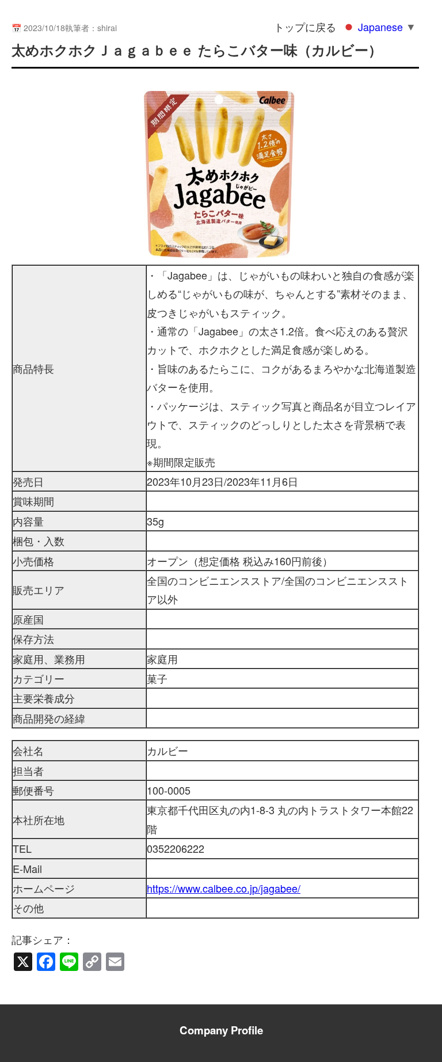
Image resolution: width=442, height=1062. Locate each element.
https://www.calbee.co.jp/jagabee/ (223, 887)
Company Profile (221, 1030)
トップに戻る (305, 26)
